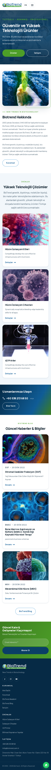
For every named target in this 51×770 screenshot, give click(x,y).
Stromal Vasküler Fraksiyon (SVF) (23, 471)
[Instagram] (10, 679)
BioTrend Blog (25, 611)
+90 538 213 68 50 (17, 398)
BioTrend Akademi (9, 699)
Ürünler (13, 53)
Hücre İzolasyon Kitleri (11, 719)
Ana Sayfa (6, 690)
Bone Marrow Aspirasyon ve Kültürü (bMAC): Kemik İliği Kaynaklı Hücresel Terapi (20, 532)
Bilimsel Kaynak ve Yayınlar (12, 732)
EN (26, 5)
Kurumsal (10, 163)
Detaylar (9, 262)
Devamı (8, 485)
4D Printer (6, 728)
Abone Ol (25, 650)
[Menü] (32, 5)
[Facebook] (4, 679)
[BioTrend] (11, 5)
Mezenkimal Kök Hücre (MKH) (21, 588)
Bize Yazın (10, 406)
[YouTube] (16, 679)
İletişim (37, 53)
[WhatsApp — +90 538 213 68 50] (46, 765)
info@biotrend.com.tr (10, 748)
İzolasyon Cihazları (9, 724)
